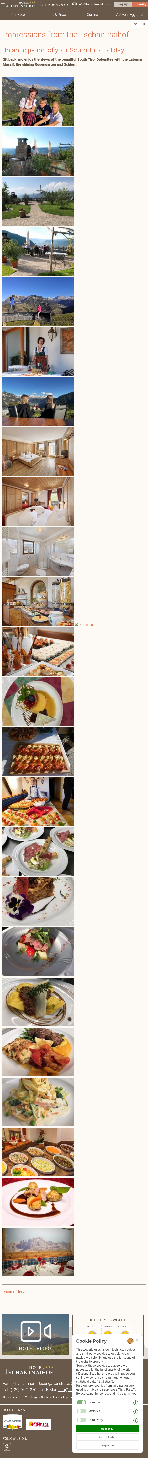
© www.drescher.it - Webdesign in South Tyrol (28, 1397)
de (135, 24)
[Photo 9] (38, 925)
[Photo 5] (38, 775)
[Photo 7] (38, 474)
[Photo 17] (38, 1125)
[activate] (81, 1411)
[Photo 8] (38, 875)
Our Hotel (18, 15)
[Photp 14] (38, 1025)
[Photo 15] (38, 725)
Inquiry (123, 4)
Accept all (107, 1428)
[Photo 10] (84, 625)
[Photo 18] (38, 324)
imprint (60, 1397)
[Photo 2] (38, 174)
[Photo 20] (38, 625)
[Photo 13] (38, 424)
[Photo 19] (38, 224)
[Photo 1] (38, 374)
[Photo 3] (38, 274)
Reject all (108, 1445)
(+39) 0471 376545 (56, 4)
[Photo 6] (38, 124)
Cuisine (92, 15)
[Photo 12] (38, 825)
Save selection (107, 1437)
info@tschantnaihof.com (94, 4)
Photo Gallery (13, 1292)
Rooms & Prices (56, 15)
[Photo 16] (38, 1075)
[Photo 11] (38, 975)
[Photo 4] (38, 675)
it (144, 24)
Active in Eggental (129, 15)
